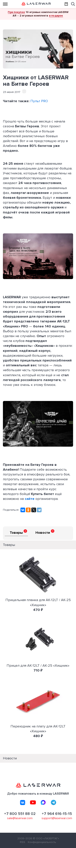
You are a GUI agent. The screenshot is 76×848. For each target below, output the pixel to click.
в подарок (56, 15)
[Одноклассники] (28, 510)
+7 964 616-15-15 (57, 813)
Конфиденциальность (42, 842)
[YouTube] (33, 802)
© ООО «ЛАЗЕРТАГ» (46, 838)
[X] (33, 510)
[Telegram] (39, 510)
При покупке (16, 12)
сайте (30, 499)
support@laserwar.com (57, 818)
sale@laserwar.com (20, 818)
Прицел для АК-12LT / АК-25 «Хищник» (38, 665)
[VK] (22, 802)
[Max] (43, 802)
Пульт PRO (39, 101)
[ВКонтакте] (22, 510)
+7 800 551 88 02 (20, 813)
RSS (22, 842)
